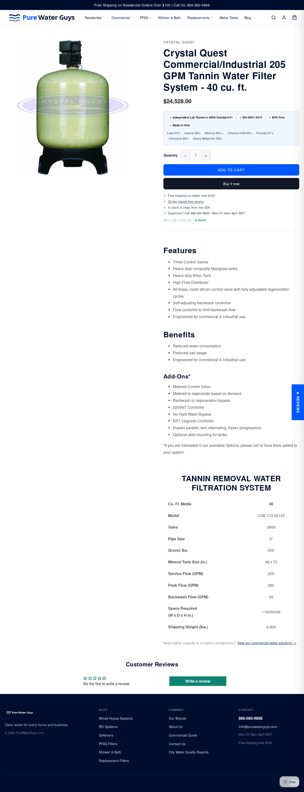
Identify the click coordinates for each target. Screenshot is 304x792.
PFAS (144, 17)
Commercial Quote (183, 735)
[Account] (284, 17)
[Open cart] (294, 17)
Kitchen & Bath (169, 17)
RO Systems (108, 726)
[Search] (273, 17)
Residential (93, 17)
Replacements (198, 17)
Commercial (121, 17)
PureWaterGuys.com (30, 732)
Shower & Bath (110, 752)
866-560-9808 (250, 718)
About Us (176, 726)
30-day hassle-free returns (186, 201)
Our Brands (177, 718)
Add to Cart (231, 169)
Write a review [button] (197, 681)
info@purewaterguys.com (258, 726)
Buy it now (231, 183)
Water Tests (228, 17)
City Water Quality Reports (189, 752)
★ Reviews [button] (298, 402)
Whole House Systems (116, 718)
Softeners (106, 735)
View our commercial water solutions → (266, 642)
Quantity (171, 155)
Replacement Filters (114, 760)
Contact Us (177, 743)
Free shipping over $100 (255, 742)
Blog (247, 17)
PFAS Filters (108, 743)
